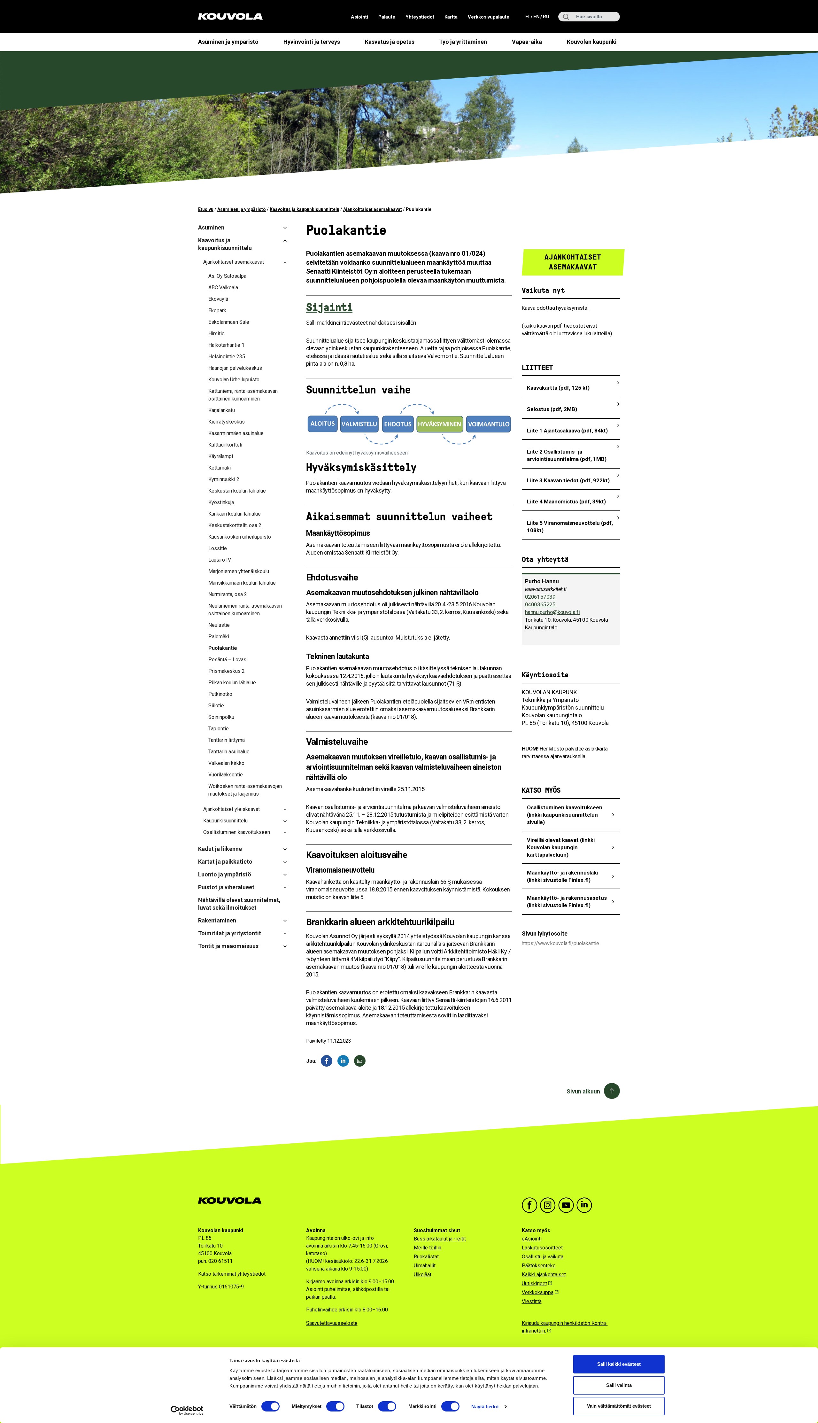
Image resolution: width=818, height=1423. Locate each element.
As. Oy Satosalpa (227, 276)
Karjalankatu (221, 410)
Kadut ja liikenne (220, 848)
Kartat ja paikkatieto (225, 861)
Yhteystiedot (419, 17)
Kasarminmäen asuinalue (236, 433)
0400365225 (540, 604)
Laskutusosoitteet (542, 1248)
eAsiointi (532, 1239)
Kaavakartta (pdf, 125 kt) (558, 388)
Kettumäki (219, 468)
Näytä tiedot (484, 1406)
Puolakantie (222, 648)
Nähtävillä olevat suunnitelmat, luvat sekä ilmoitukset (239, 904)
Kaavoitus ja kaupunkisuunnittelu (304, 209)
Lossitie (217, 548)
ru (546, 16)
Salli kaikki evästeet (619, 1364)
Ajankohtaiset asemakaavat (372, 209)
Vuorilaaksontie (225, 775)
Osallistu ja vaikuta (542, 1257)
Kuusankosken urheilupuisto (239, 537)
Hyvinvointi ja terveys (311, 41)
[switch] (335, 1406)
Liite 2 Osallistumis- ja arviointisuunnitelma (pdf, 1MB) (566, 455)
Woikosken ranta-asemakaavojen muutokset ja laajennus (245, 790)
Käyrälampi (220, 456)
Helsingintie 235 (226, 357)
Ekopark (217, 310)
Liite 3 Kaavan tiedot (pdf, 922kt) (568, 480)
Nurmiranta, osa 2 (227, 594)
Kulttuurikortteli (225, 445)
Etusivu (205, 209)
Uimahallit (425, 1266)
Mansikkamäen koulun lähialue (242, 583)
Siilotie (216, 706)
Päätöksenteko (539, 1266)
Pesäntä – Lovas (227, 660)
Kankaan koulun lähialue (234, 514)
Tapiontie (218, 729)
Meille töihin (427, 1248)
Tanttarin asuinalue (229, 752)
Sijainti (329, 307)
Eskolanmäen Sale (228, 322)
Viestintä (532, 1301)
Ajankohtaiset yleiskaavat (231, 809)
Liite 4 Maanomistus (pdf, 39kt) (566, 501)
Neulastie (219, 625)
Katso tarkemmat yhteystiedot (232, 1274)
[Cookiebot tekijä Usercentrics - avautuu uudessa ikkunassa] (187, 1410)
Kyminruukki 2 (223, 479)
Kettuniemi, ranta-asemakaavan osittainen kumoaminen (243, 395)
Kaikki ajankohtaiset (544, 1274)
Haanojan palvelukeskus (235, 368)
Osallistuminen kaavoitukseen (236, 832)
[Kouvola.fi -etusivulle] (232, 1200)
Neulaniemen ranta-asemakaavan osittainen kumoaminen (245, 610)
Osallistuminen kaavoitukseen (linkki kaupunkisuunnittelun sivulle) (564, 814)
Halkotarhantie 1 (226, 345)
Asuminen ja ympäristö (228, 41)
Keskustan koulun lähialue (237, 491)
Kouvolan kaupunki (592, 41)
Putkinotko (220, 694)
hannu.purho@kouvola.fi (552, 612)
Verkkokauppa (537, 1292)
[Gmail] (360, 1061)
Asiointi (359, 17)
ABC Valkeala (223, 287)
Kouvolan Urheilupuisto (233, 380)
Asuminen (211, 227)
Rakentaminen (217, 920)
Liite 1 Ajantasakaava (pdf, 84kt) (567, 430)
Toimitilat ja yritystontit (229, 933)
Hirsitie (216, 333)
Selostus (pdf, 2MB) (552, 409)
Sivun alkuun (583, 1091)
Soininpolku (221, 717)
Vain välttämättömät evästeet (619, 1406)
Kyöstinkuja (221, 502)
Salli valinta (619, 1385)
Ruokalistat (426, 1257)
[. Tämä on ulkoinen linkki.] (343, 1061)
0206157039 (540, 597)
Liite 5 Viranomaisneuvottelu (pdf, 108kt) (570, 526)
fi (528, 16)
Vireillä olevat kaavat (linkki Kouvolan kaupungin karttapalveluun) (561, 847)
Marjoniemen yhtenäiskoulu (238, 571)
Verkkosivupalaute (488, 17)
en (536, 16)
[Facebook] (326, 1061)
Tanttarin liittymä (226, 740)
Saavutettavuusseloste (332, 1323)
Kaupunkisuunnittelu (225, 821)
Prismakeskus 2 (226, 671)
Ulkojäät (422, 1274)
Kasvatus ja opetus (389, 41)
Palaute (386, 17)
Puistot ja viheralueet (226, 887)
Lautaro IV (219, 560)
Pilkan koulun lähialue (232, 683)
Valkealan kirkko (226, 763)
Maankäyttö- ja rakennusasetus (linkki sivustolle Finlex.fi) (567, 901)
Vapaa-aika (527, 41)
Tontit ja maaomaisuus (228, 946)
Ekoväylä (218, 299)
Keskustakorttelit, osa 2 (234, 525)
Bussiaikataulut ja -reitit (440, 1239)
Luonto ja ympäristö (224, 874)
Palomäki (218, 637)
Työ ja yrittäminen (463, 41)
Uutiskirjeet (534, 1283)
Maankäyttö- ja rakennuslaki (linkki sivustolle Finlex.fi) (562, 876)
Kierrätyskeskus (226, 422)
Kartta (451, 17)
